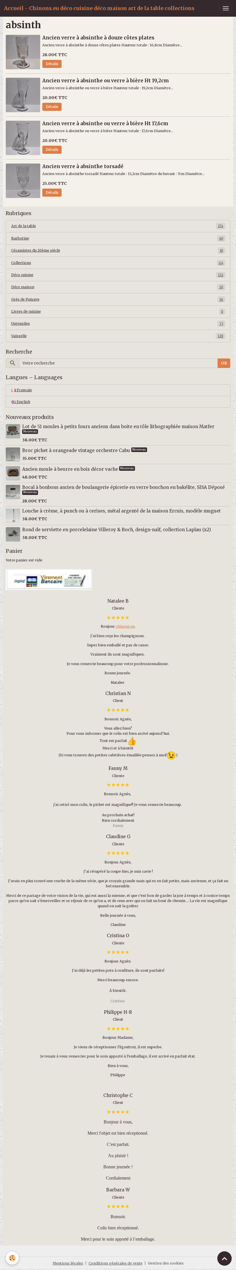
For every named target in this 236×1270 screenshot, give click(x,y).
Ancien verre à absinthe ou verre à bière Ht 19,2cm (105, 80)
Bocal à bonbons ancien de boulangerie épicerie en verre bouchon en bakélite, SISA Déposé (123, 487)
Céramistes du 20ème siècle (117, 250)
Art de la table (117, 226)
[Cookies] (12, 1258)
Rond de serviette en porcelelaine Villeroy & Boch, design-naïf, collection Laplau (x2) (116, 529)
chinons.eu (125, 626)
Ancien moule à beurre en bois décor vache (70, 469)
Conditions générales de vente (115, 1263)
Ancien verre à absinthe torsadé (82, 166)
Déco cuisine (117, 275)
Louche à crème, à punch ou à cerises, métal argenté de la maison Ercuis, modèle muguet (121, 511)
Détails (52, 64)
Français (24, 390)
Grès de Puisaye (117, 299)
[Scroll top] (224, 1258)
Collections (117, 263)
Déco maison (117, 287)
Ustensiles (117, 323)
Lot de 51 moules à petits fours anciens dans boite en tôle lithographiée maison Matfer (118, 426)
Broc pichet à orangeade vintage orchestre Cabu (76, 450)
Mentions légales (68, 1263)
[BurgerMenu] (225, 8)
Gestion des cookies (166, 1263)
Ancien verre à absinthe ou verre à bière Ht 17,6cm (105, 123)
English (23, 402)
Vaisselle (117, 336)
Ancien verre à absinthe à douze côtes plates (98, 38)
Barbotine (117, 238)
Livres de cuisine (117, 311)
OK (224, 363)
